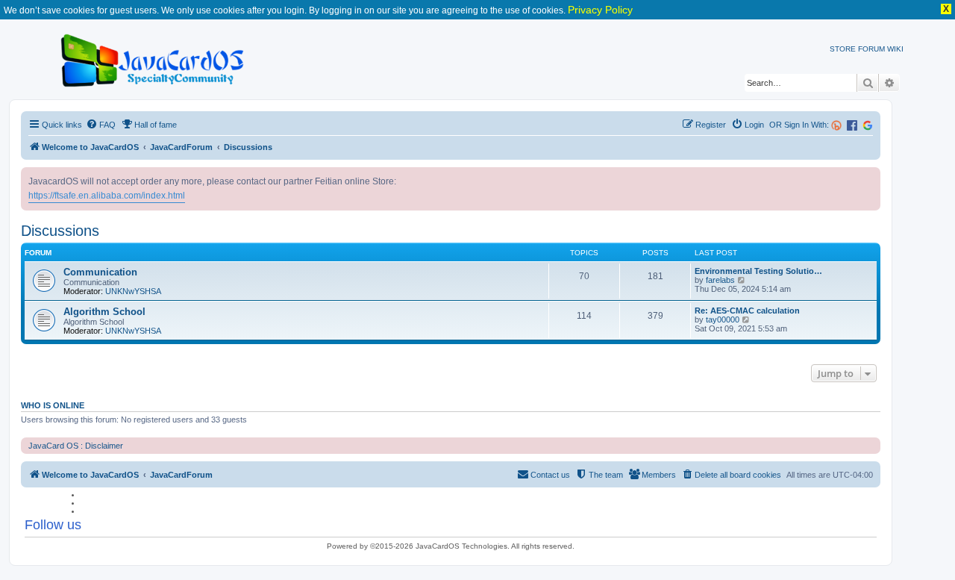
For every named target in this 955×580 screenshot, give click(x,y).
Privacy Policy (600, 10)
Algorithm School (104, 311)
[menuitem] (101, 125)
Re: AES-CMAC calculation (747, 310)
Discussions (60, 230)
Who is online (52, 405)
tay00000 (722, 319)
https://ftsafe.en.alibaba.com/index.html (106, 195)
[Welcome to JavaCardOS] (153, 58)
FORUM (871, 49)
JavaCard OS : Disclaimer (75, 445)
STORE (843, 49)
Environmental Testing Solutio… (758, 270)
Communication (100, 272)
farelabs (720, 279)
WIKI (895, 49)
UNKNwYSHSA (133, 291)
